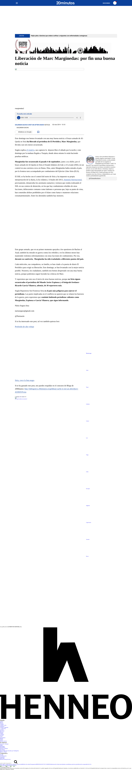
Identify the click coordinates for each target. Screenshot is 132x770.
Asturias (1, 735)
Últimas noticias (3, 741)
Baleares (2, 732)
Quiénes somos (65, 764)
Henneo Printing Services (5, 759)
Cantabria (2, 734)
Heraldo (1, 754)
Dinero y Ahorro (3, 752)
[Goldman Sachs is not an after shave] (66, 47)
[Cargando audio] (18, 117)
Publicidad (2, 758)
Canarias (2, 729)
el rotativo (31, 150)
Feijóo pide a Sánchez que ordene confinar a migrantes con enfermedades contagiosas (59, 36)
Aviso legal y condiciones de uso (7, 764)
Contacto (60, 764)
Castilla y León (3, 725)
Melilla (1, 738)
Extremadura (2, 737)
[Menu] (17, 3)
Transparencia (33, 764)
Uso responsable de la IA (86, 764)
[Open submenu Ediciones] (107, 3)
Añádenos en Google (25, 132)
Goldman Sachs (23, 127)
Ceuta (1, 736)
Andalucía (2, 726)
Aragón (1, 733)
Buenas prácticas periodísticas (75, 764)
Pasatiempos (2, 747)
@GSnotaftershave (95, 178)
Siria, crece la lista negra (24, 380)
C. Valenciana (3, 728)
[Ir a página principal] (65, 2)
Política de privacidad (18, 764)
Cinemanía (2, 757)
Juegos (1, 745)
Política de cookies (26, 764)
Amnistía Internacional (73, 180)
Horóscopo (88, 353)
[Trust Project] (19, 396)
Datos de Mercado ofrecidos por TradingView (9, 750)
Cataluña (2, 724)
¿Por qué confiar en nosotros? (21, 399)
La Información (3, 756)
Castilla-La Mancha (4, 727)
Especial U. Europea (4, 744)
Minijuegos (2, 746)
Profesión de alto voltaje (24, 327)
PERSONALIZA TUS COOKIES (43, 764)
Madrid (1, 721)
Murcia (1, 723)
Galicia (1, 740)
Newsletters (2, 749)
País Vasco (2, 731)
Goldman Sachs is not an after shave (29, 125)
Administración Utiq (54, 764)
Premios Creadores (4, 748)
